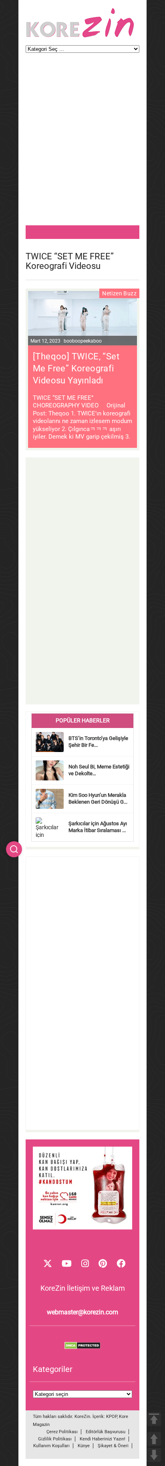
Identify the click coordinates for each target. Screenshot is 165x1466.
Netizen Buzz (119, 293)
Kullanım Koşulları (51, 1445)
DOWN (154, 1455)
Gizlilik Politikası (55, 1439)
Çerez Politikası (62, 1431)
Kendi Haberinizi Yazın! (102, 1439)
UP (154, 1439)
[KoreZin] (80, 36)
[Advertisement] (82, 142)
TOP (154, 1419)
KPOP (111, 1416)
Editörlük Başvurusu (105, 1431)
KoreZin (82, 1416)
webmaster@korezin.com (82, 1312)
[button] (14, 849)
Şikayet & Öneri (113, 1445)
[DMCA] (82, 1347)
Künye (84, 1445)
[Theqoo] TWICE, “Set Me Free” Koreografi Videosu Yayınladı (76, 368)
